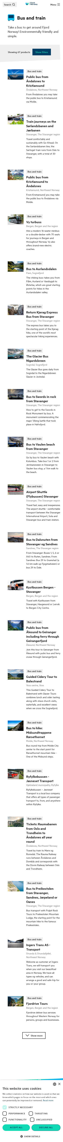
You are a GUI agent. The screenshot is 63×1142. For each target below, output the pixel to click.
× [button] (59, 1084)
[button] (31, 1136)
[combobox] (54, 1084)
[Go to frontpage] (32, 3)
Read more (48, 1100)
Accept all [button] (16, 1127)
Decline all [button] (46, 1127)
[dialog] (31, 1111)
